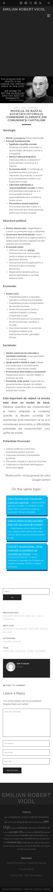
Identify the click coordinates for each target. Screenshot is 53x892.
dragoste (22, 822)
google (16, 831)
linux (10, 835)
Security (45, 843)
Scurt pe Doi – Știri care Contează (26, 875)
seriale (12, 846)
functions (45, 828)
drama (31, 822)
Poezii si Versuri (26, 869)
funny (6, 832)
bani (6, 817)
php (45, 835)
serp (18, 846)
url (42, 846)
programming (19, 839)
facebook (25, 827)
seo (5, 846)
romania (13, 842)
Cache (24, 817)
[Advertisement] (26, 48)
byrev (20, 667)
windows (27, 849)
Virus (20, 849)
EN (4, 16)
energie (31, 250)
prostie (31, 838)
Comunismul (19, 138)
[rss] (40, 3)
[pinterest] (35, 3)
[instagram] (30, 3)
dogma (30, 651)
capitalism (8, 651)
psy (39, 839)
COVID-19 (12, 822)
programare (8, 839)
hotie (30, 832)
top (36, 846)
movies (26, 835)
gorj (25, 832)
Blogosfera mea (12, 13)
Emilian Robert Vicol (24, 9)
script (26, 842)
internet (38, 832)
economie (40, 651)
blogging (15, 817)
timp (29, 846)
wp (34, 849)
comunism (20, 651)
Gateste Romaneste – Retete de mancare (26, 863)
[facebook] (26, 3)
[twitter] (21, 3)
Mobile (17, 835)
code (33, 817)
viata (47, 846)
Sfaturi (17, 642)
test (23, 846)
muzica (38, 835)
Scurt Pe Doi (10, 19)
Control (33, 108)
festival (35, 828)
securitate (35, 843)
